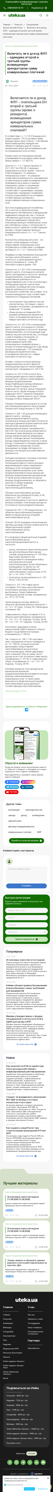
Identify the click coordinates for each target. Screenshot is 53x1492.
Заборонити (43, 1489)
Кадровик (7, 1344)
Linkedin (28, 787)
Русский (31, 1453)
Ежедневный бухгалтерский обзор (25, 46)
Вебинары (7, 1327)
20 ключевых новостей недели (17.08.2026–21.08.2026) (23, 1198)
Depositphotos (33, 1348)
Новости (8, 46)
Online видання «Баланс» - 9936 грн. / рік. (24, 1433)
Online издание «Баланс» (14, 1361)
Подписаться (37, 8)
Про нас (31, 1315)
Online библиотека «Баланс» (11, 1373)
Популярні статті (13, 1443)
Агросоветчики (9, 1336)
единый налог (15, 821)
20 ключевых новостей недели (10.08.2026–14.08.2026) (23, 1230)
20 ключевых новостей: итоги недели (25, 960)
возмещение (38, 815)
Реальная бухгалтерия (12, 1353)
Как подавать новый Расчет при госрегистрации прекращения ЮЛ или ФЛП (26, 1130)
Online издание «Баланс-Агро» (13, 1366)
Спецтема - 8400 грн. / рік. (18, 1396)
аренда (11, 815)
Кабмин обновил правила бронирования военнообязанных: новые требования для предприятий (26, 988)
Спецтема (7, 1319)
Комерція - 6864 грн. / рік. (17, 1405)
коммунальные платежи (19, 832)
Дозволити (29, 1489)
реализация (14, 810)
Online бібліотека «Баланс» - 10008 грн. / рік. (25, 1429)
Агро (5, 1340)
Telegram (14, 787)
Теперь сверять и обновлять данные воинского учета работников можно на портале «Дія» (27, 1263)
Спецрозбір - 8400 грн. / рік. (18, 1415)
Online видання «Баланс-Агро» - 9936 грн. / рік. (26, 1438)
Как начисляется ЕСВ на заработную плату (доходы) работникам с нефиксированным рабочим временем (25, 1069)
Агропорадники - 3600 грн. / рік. (20, 1419)
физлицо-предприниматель (21, 826)
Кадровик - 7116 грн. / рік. (17, 1400)
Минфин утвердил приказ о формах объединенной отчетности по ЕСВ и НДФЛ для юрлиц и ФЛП (24, 1019)
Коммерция (8, 1323)
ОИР (39, 832)
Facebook (14, 782)
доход (24, 815)
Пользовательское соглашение (35, 1333)
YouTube (13, 792)
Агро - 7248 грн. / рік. (15, 1410)
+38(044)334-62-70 (15, 8)
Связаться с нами (35, 1319)
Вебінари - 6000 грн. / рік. (17, 1424)
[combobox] (26, 932)
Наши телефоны (35, 1327)
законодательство (33, 810)
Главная (6, 1315)
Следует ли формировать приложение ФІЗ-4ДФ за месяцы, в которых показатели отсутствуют (26, 1100)
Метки (5, 1378)
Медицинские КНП (11, 1349)
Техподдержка (34, 1323)
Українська (20, 1453)
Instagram (29, 782)
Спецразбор (8, 1332)
